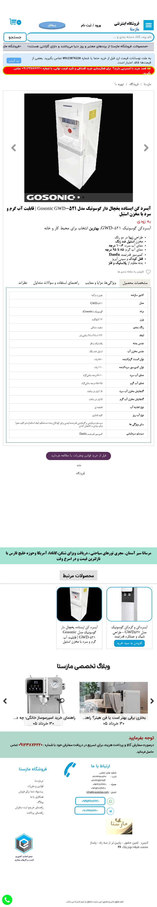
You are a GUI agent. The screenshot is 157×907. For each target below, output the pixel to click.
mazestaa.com (101, 792)
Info (88, 792)
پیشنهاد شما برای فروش (31, 791)
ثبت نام (86, 25)
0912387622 (31, 68)
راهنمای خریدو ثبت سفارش (29, 807)
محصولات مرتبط (78, 575)
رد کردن (14, 60)
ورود (98, 25)
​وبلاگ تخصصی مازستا (83, 666)
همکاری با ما (36, 797)
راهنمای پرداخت (35, 813)
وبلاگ (40, 802)
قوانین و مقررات (35, 786)
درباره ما (39, 781)
